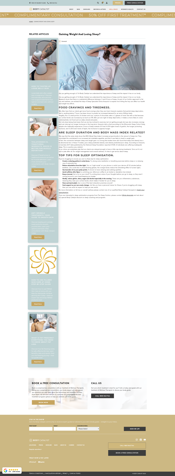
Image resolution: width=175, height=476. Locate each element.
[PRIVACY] (65, 474)
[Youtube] (145, 440)
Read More (38, 108)
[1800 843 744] (52, 3)
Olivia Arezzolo (127, 195)
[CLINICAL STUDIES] (75, 474)
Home (31, 21)
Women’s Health (127, 9)
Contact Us (141, 9)
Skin (78, 9)
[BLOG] (56, 446)
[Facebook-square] (141, 440)
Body (71, 9)
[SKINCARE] (49, 446)
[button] (12, 470)
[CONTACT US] (80, 446)
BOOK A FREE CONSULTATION (127, 453)
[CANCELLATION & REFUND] (53, 474)
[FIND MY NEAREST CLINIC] (37, 3)
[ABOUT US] (63, 446)
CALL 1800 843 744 (127, 445)
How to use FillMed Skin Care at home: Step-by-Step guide (41, 282)
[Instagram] (137, 440)
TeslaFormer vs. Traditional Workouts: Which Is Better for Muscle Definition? (41, 146)
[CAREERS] (71, 446)
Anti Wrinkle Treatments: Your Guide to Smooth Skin (42, 215)
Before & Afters (100, 9)
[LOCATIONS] (32, 446)
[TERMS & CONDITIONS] (36, 474)
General (64, 41)
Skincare (86, 9)
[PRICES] (41, 446)
